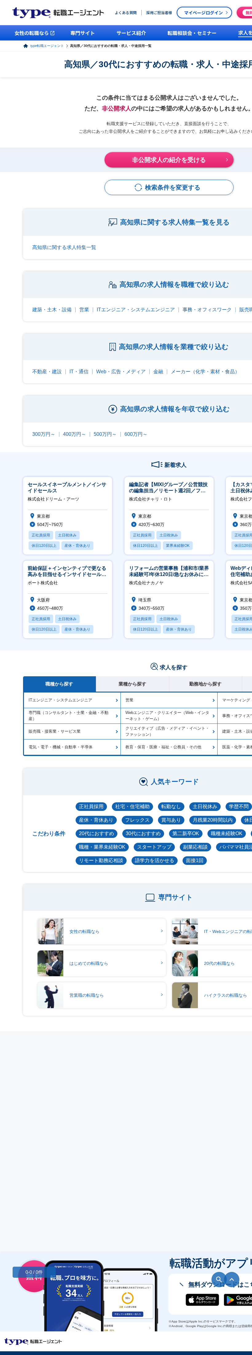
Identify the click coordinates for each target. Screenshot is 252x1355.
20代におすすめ (96, 833)
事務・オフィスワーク (207, 309)
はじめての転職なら (88, 963)
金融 (158, 371)
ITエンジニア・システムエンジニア (136, 309)
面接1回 (194, 860)
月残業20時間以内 (213, 820)
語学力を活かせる (154, 860)
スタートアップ (154, 847)
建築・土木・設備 (52, 309)
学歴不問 (239, 806)
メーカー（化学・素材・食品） (205, 371)
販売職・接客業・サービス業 (55, 731)
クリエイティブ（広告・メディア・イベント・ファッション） (167, 731)
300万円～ (43, 434)
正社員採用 (91, 806)
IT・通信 (79, 371)
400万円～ (74, 434)
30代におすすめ (143, 833)
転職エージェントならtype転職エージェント (33, 1341)
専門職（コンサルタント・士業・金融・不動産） (68, 715)
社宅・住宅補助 (132, 806)
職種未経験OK (226, 833)
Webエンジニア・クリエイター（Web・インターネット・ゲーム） (167, 715)
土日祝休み (205, 806)
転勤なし (171, 806)
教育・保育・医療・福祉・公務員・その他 (163, 747)
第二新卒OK (185, 833)
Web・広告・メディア (121, 371)
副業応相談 (195, 847)
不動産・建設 (47, 371)
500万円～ (105, 434)
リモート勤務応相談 (101, 860)
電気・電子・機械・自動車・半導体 (61, 747)
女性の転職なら (84, 931)
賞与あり (171, 820)
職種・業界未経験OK (102, 847)
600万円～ (136, 434)
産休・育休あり (96, 820)
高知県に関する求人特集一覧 (64, 247)
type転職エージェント (47, 46)
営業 (84, 309)
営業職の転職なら (86, 995)
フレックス (137, 820)
